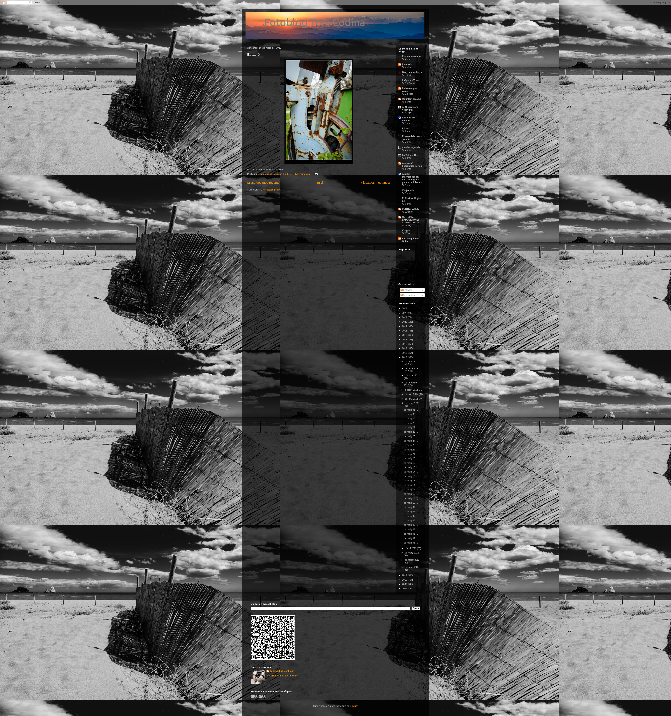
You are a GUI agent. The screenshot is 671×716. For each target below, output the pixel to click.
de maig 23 (410, 445)
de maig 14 (410, 485)
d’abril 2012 (411, 548)
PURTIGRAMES (410, 209)
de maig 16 (410, 476)
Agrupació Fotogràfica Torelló (412, 164)
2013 (405, 353)
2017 (405, 335)
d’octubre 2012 (412, 375)
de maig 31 (410, 409)
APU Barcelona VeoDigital (410, 108)
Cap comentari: (303, 174)
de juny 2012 (412, 398)
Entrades (407, 290)
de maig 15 (410, 480)
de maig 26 (410, 432)
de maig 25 (410, 436)
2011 (405, 575)
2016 (405, 339)
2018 (405, 330)
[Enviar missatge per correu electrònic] (316, 174)
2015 (405, 344)
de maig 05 (410, 525)
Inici (320, 182)
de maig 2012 (412, 403)
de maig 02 (410, 538)
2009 (405, 584)
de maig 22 (410, 449)
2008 (405, 588)
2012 (405, 357)
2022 (405, 313)
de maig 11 (410, 498)
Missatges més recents (263, 182)
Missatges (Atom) (272, 189)
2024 (405, 308)
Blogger (354, 706)
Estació (253, 55)
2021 (405, 317)
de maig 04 (410, 529)
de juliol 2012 (412, 394)
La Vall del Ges (410, 155)
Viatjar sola (408, 190)
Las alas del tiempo (408, 119)
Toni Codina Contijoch (282, 671)
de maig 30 (410, 414)
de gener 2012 (412, 567)
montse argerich (411, 147)
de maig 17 (410, 471)
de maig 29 (410, 418)
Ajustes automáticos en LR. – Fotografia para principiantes (412, 178)
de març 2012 (412, 552)
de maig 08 (410, 511)
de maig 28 (410, 423)
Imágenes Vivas (410, 80)
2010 (405, 580)
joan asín (407, 64)
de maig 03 (410, 533)
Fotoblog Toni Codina (306, 22)
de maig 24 (410, 440)
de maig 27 (410, 427)
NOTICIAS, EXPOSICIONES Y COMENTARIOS (412, 220)
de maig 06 (410, 520)
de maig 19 (410, 463)
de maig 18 (410, 467)
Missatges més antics (375, 182)
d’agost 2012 (412, 390)
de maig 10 (410, 503)
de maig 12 (410, 494)
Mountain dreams (411, 99)
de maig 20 (410, 458)
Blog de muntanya (412, 72)
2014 (405, 348)
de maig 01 (410, 542)
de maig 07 (410, 516)
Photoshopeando (411, 56)
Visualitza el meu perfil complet (282, 675)
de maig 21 (410, 454)
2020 (405, 321)
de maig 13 (410, 489)
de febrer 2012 (412, 560)
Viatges (406, 230)
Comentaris (409, 295)
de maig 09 (410, 507)
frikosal (406, 128)
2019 (405, 326)
